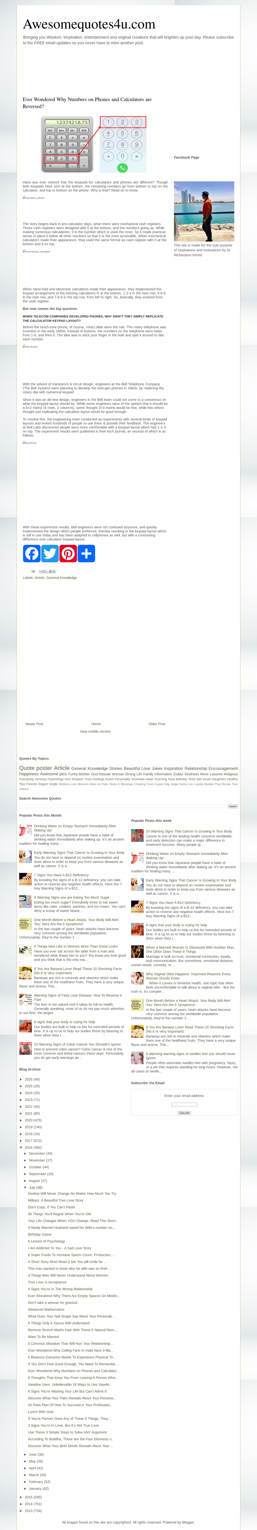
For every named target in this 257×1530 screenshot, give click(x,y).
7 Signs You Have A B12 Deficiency (61, 875)
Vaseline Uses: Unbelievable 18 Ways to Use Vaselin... (70, 1384)
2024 (29, 1093)
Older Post (157, 724)
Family (148, 774)
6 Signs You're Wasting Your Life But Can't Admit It (67, 1391)
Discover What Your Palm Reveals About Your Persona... (72, 1398)
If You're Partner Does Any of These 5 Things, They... (69, 1419)
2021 (29, 1113)
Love (145, 768)
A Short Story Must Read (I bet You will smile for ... (67, 1262)
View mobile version (95, 731)
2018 (29, 1134)
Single (53, 784)
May (33, 1461)
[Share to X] (47, 571)
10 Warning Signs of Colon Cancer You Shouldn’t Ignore (77, 1044)
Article (39, 578)
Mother (84, 774)
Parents (31, 784)
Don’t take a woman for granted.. (53, 1303)
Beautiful (132, 768)
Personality (122, 779)
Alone (204, 774)
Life (139, 774)
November (37, 1160)
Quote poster (35, 768)
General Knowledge (62, 578)
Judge (174, 784)
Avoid (206, 779)
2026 (29, 1079)
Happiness (29, 773)
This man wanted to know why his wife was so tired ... (69, 1268)
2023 (29, 1100)
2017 (29, 1141)
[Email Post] (33, 571)
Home (96, 724)
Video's (23, 789)
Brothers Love (68, 784)
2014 (29, 1504)
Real (171, 779)
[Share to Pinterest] (54, 571)
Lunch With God (40, 1412)
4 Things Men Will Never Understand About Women (68, 1275)
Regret (43, 784)
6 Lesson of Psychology (46, 1241)
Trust (87, 779)
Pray (218, 784)
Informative (163, 774)
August (35, 1181)
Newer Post (34, 724)
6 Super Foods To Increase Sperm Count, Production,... (71, 1255)
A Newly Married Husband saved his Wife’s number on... (71, 1228)
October (36, 1167)
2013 (29, 1511)
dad (199, 779)
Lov (190, 784)
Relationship (196, 768)
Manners (83, 784)
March (34, 1475)
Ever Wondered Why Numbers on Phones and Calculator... (74, 1371)
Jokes (157, 768)
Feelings (98, 779)
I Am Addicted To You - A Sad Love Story (59, 1248)
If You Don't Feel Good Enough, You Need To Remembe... (73, 1364)
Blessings (127, 784)
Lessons (216, 774)
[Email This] (40, 571)
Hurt (68, 779)
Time (235, 784)
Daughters (219, 779)
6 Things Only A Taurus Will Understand (59, 1323)
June (33, 1454)
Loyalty (198, 784)
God (94, 774)
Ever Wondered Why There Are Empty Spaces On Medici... (74, 1296)
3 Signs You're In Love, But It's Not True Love (63, 1425)
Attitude (105, 774)
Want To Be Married (43, 1337)
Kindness (192, 774)
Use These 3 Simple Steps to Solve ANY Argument (67, 1432)
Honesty (41, 779)
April (33, 1468)
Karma (183, 784)
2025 (29, 1086)
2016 (29, 1147)
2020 (29, 1120)
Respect (77, 779)
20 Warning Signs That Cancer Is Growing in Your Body (189, 831)
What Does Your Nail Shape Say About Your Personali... (71, 1316)
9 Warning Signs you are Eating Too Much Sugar (72, 897)
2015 (29, 1497)
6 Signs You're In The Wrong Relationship (60, 1289)
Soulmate (138, 779)
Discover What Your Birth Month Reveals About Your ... (70, 1446)
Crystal (158, 784)
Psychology (56, 779)
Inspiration (173, 768)
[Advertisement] (107, 70)
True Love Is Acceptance (47, 1282)
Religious (231, 774)
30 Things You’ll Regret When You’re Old (59, 1214)
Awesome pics (53, 773)
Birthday (181, 779)
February (36, 1482)
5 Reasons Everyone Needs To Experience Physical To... (72, 1357)
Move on (95, 784)
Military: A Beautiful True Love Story (55, 1200)
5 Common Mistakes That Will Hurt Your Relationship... (70, 1343)
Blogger (188, 1522)
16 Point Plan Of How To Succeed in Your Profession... (70, 1405)
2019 (29, 1127)
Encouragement (223, 768)
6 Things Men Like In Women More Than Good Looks (76, 946)
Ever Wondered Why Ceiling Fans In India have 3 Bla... (71, 1350)
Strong (130, 774)
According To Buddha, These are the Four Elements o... (71, 1439)
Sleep (113, 784)
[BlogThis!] (44, 571)
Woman (118, 774)
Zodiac (178, 774)
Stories (115, 768)
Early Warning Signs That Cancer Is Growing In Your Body (79, 853)
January (35, 1488)
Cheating (139, 784)
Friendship (26, 779)
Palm (105, 784)
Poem (109, 779)
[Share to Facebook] (50, 571)
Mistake (209, 784)
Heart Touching (156, 779)
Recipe (226, 784)
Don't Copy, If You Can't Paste (51, 1207)
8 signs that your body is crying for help (64, 1022)
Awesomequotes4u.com (89, 23)
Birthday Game (39, 1234)
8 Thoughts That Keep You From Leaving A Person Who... (73, 1378)
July (32, 1187)
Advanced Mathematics (46, 1309)
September (38, 1174)
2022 (29, 1106)
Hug (166, 784)
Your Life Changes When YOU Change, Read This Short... (73, 1221)
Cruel (150, 784)
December (37, 1153)
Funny (73, 774)
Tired (191, 779)
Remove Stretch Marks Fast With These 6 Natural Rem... (72, 1330)
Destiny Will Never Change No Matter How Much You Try (72, 1193)
